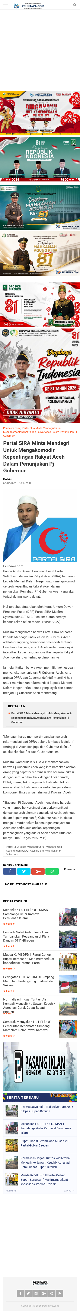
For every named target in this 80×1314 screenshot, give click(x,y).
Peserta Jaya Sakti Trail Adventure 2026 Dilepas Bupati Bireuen (46, 1109)
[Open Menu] (5, 5)
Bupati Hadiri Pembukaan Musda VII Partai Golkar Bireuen (44, 1143)
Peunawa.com (11, 428)
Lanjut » (69, 1190)
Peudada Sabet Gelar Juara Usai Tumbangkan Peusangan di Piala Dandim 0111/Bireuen (26, 936)
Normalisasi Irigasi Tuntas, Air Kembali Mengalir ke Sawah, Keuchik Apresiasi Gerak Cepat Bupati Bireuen (29, 1006)
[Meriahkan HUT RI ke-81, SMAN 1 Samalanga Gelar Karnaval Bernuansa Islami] (68, 917)
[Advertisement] (40, 51)
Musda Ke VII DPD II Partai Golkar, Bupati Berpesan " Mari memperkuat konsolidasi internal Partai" (28, 959)
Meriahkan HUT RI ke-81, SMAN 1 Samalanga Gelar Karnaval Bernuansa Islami (27, 914)
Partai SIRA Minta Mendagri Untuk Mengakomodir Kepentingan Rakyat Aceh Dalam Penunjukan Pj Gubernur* (40, 432)
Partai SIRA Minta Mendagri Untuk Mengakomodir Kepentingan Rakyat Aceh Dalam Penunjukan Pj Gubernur (36, 457)
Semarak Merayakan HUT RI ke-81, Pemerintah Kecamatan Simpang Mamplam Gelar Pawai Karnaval (27, 1026)
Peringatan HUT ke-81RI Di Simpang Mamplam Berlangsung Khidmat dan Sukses (28, 981)
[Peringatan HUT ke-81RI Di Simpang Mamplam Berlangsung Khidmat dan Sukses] (68, 984)
